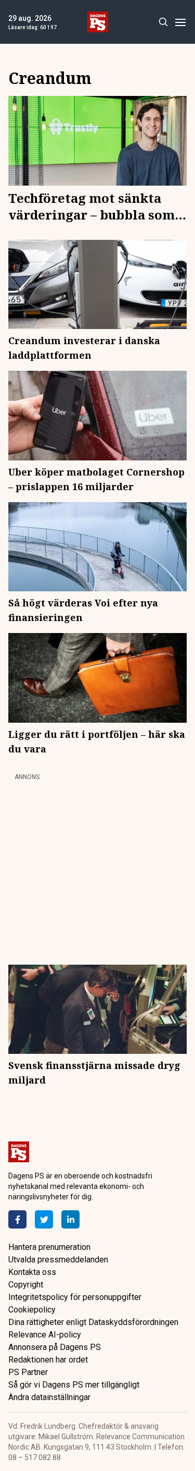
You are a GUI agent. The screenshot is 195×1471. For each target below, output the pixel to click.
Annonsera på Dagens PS (54, 1347)
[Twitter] (44, 1219)
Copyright (25, 1285)
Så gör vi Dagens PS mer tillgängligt (73, 1385)
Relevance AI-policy (44, 1335)
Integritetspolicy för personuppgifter (74, 1297)
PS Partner (28, 1372)
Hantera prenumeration (49, 1247)
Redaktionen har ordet (48, 1360)
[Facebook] (17, 1219)
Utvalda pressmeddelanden (58, 1260)
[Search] (163, 22)
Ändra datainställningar (49, 1397)
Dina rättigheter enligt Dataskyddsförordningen (93, 1322)
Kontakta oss (32, 1272)
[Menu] (180, 22)
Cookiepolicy (32, 1310)
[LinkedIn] (70, 1219)
